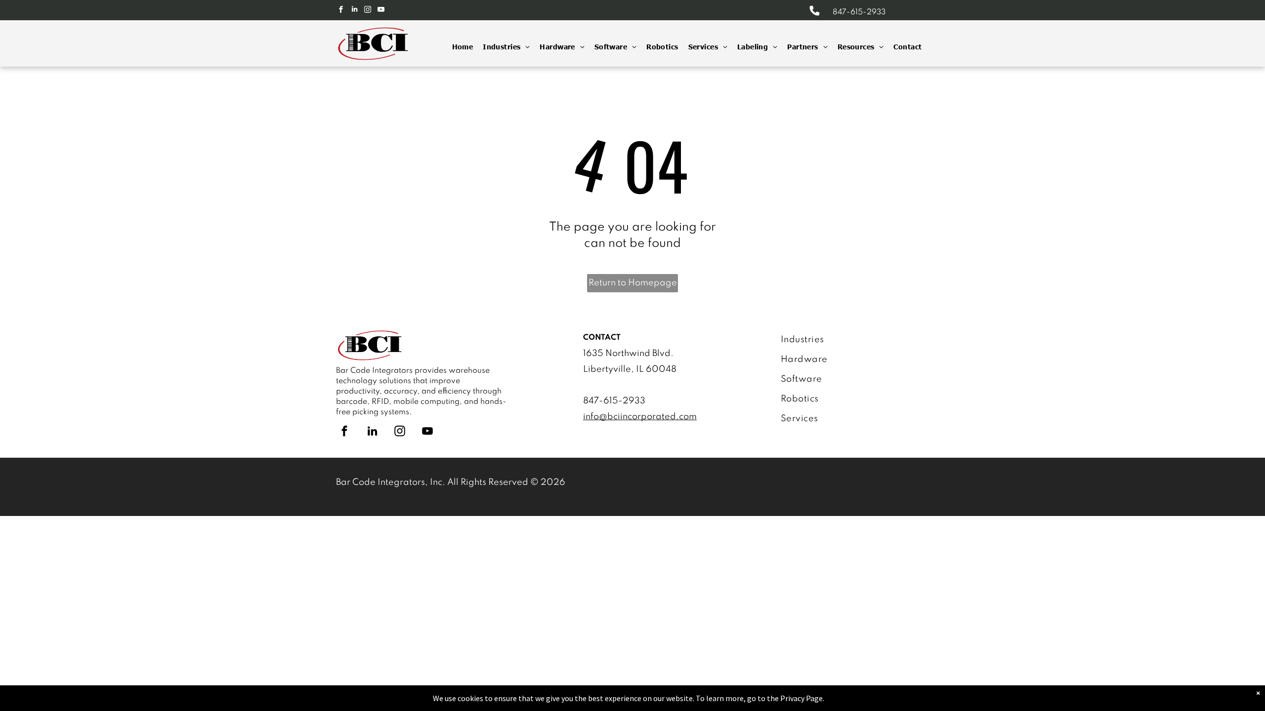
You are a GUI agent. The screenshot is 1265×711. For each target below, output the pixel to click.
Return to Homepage (633, 282)
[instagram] (368, 10)
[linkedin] (354, 10)
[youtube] (381, 10)
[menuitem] (457, 46)
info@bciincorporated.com (640, 416)
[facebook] (341, 10)
